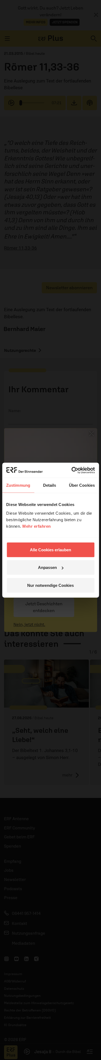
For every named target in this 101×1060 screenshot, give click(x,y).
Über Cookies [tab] (82, 485)
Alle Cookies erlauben (50, 549)
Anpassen (47, 567)
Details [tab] (49, 485)
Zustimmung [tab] (18, 485)
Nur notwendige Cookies (50, 585)
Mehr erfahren (36, 526)
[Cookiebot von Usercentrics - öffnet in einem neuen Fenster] (72, 470)
